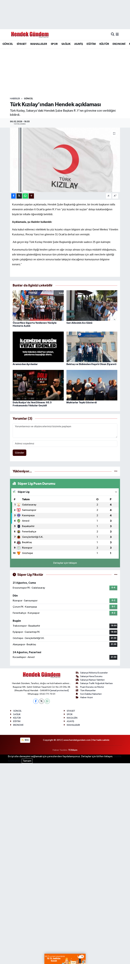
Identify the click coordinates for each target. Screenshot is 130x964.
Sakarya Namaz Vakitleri (92, 680)
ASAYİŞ (78, 44)
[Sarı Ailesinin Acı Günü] (91, 305)
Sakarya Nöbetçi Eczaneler (94, 673)
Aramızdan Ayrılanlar (25, 364)
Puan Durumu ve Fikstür (92, 687)
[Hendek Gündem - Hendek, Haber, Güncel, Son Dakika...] (30, 34)
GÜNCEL (7, 44)
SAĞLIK (65, 44)
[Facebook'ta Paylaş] (13, 196)
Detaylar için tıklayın (65, 563)
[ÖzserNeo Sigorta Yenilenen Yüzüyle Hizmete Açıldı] (38, 305)
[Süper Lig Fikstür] (115, 574)
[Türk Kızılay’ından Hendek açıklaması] (65, 160)
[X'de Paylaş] (19, 196)
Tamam (27, 761)
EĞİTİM (91, 44)
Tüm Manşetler (88, 690)
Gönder (19, 452)
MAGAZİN (72, 718)
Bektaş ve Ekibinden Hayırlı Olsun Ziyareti (91, 364)
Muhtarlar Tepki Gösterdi (81, 402)
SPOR (54, 44)
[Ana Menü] (117, 34)
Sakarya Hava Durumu (91, 676)
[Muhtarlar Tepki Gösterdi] (91, 385)
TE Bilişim (72, 750)
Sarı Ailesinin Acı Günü (79, 323)
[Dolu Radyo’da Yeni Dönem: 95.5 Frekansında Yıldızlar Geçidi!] (38, 385)
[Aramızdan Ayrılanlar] (38, 347)
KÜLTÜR (104, 44)
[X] (41, 701)
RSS (26, 740)
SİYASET (22, 44)
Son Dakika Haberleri (91, 694)
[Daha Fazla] (31, 196)
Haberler (15, 99)
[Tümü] (115, 471)
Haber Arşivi (86, 697)
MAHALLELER (38, 44)
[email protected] (59, 690)
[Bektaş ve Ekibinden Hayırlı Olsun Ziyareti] (91, 347)
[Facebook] (35, 701)
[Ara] (112, 34)
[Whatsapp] (47, 701)
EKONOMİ (119, 44)
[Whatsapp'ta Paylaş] (25, 196)
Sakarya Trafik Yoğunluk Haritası (96, 683)
